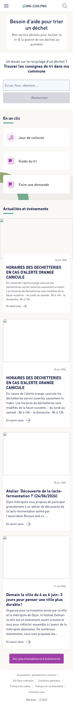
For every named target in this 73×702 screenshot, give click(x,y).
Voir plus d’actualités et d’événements (36, 658)
